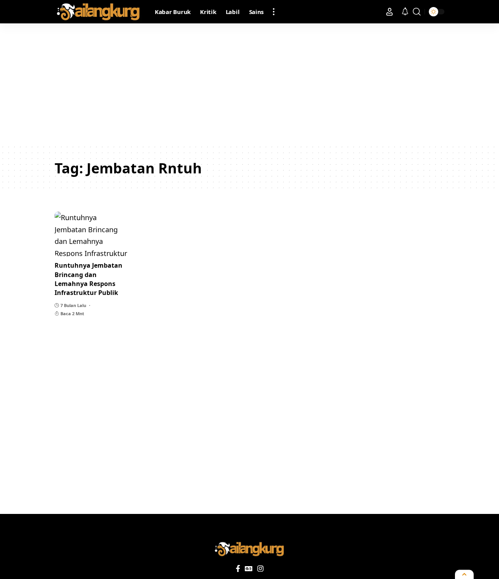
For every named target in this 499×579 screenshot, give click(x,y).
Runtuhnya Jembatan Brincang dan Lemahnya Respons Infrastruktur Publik (88, 279)
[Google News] (249, 569)
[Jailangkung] (98, 11)
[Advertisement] (249, 83)
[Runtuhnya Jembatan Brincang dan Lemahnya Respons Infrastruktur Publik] (92, 234)
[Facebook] (238, 569)
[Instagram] (260, 569)
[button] (273, 11)
